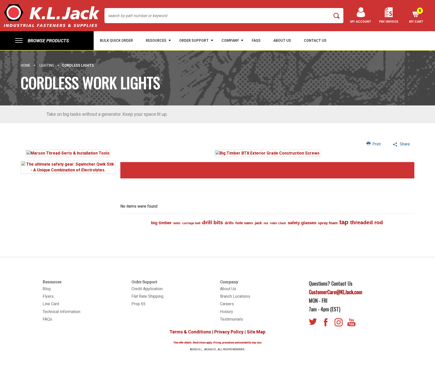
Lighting (47, 65)
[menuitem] (47, 40)
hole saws (244, 223)
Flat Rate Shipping (147, 296)
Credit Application (147, 288)
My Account (360, 21)
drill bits (212, 222)
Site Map (256, 331)
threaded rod (366, 222)
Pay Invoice (388, 21)
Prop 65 (138, 303)
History (226, 311)
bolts (176, 223)
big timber (161, 222)
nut (266, 223)
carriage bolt (191, 223)
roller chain (278, 223)
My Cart (416, 16)
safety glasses (302, 222)
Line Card (51, 303)
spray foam (328, 223)
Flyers (48, 296)
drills (229, 223)
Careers (227, 303)
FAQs (47, 319)
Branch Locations (235, 296)
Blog (47, 288)
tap (343, 222)
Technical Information (61, 311)
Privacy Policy (228, 331)
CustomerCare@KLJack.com (335, 292)
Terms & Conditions (190, 331)
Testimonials (231, 319)
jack (258, 223)
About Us (228, 288)
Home (25, 65)
